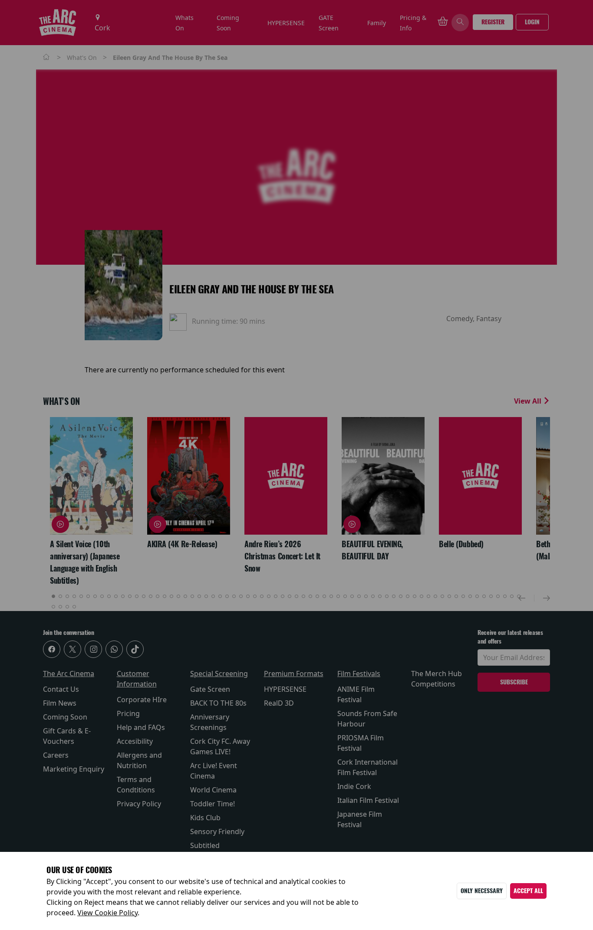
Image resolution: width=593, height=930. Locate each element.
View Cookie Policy (107, 912)
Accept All (528, 891)
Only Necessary (482, 891)
